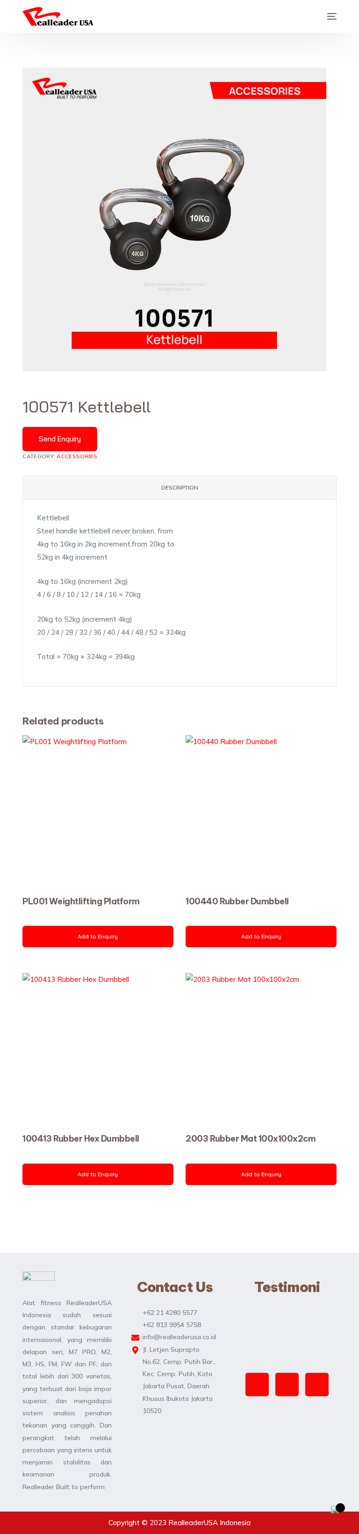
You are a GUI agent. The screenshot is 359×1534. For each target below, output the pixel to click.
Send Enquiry (60, 438)
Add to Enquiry (98, 936)
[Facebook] (287, 1384)
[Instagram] (257, 1384)
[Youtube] (317, 1384)
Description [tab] (179, 487)
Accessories (77, 456)
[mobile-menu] (327, 16)
